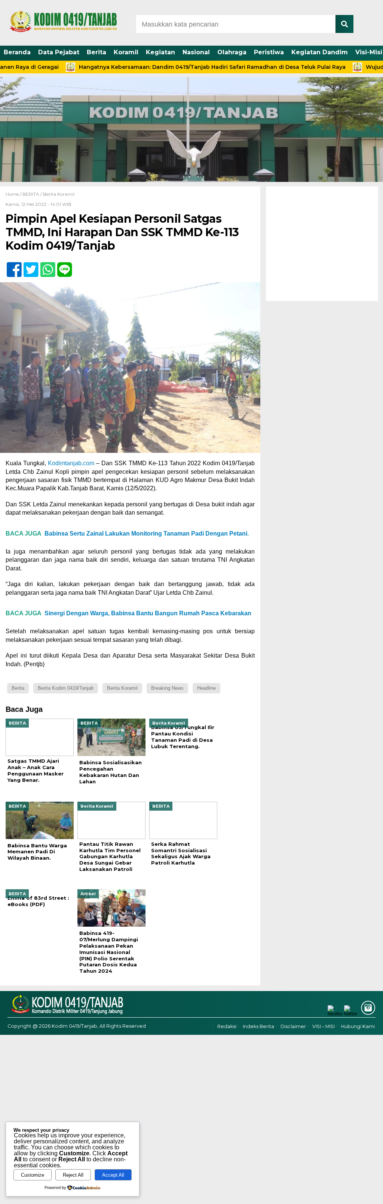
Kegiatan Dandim (319, 52)
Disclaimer (293, 1026)
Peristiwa (269, 52)
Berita (96, 52)
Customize (32, 1175)
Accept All (113, 1175)
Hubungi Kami (358, 1026)
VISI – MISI (323, 1026)
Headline (206, 688)
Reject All (73, 1175)
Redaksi (226, 1026)
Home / (14, 194)
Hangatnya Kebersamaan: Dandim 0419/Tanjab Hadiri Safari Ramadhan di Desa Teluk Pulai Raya (181, 67)
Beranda (17, 52)
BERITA (30, 194)
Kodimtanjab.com (71, 463)
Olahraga (231, 52)
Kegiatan (160, 52)
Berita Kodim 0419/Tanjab (66, 688)
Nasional (196, 52)
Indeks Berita (258, 1026)
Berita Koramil (58, 194)
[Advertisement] (322, 243)
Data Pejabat (58, 52)
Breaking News (167, 688)
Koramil (126, 52)
